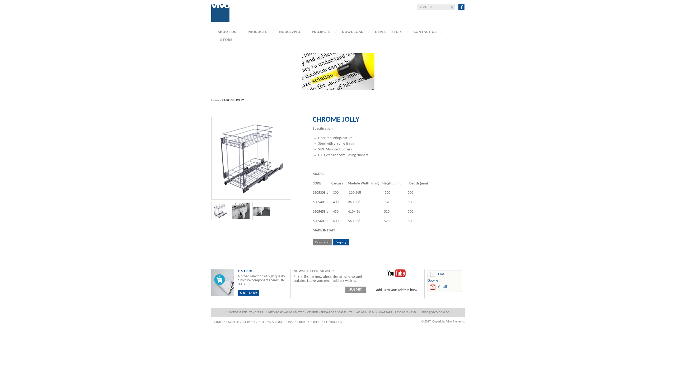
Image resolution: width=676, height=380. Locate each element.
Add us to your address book (396, 290)
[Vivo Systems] (220, 13)
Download (322, 242)
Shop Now (248, 293)
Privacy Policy (308, 322)
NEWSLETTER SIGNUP (313, 271)
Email (442, 274)
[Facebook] (461, 7)
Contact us (333, 322)
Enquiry (341, 242)
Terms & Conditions (277, 322)
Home (215, 100)
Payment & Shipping (241, 322)
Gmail (442, 287)
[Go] (452, 7)
